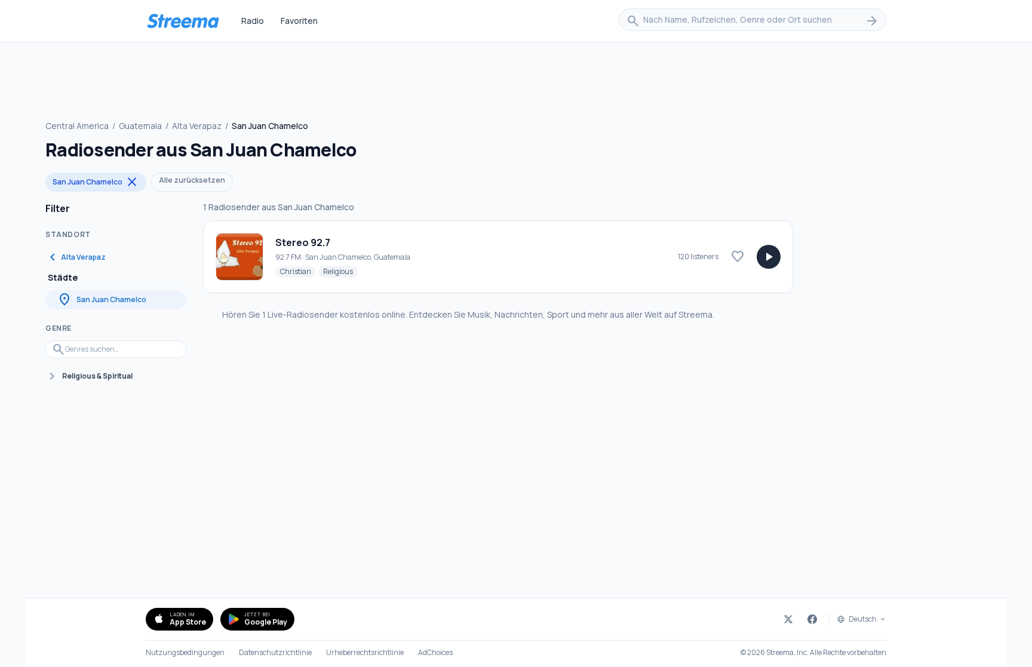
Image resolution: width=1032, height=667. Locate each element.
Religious (340, 271)
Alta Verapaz (197, 125)
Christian (298, 271)
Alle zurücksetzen (192, 180)
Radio (252, 20)
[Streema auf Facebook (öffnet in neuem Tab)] (812, 619)
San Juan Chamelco (96, 182)
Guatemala (140, 125)
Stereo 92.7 (302, 242)
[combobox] (752, 20)
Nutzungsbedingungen (185, 652)
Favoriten (299, 20)
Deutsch (863, 619)
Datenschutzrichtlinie (275, 652)
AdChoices (435, 652)
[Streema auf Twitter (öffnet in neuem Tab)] (788, 619)
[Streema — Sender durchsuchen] (183, 21)
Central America (77, 125)
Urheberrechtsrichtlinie (365, 652)
